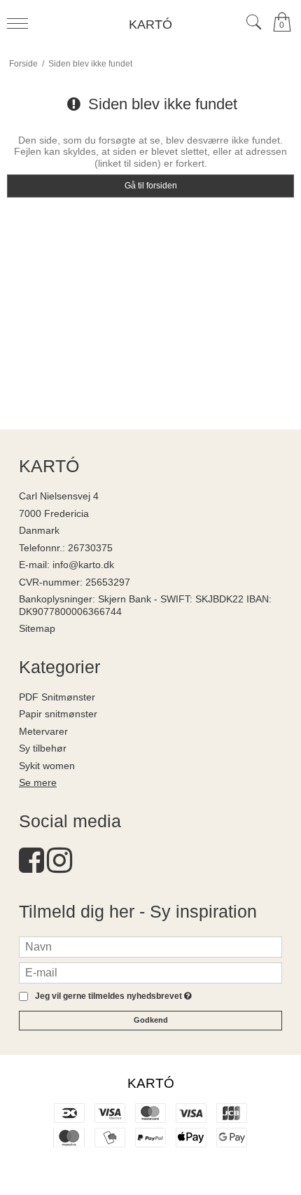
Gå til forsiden (151, 186)
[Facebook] (31, 867)
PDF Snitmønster (57, 697)
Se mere (38, 782)
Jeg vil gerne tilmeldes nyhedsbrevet (111, 996)
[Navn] (150, 945)
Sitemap (37, 628)
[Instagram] (59, 867)
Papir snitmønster (58, 713)
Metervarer (43, 731)
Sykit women (47, 765)
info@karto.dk (83, 564)
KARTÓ (150, 25)
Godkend (151, 1020)
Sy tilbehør (42, 748)
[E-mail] (150, 971)
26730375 (90, 547)
